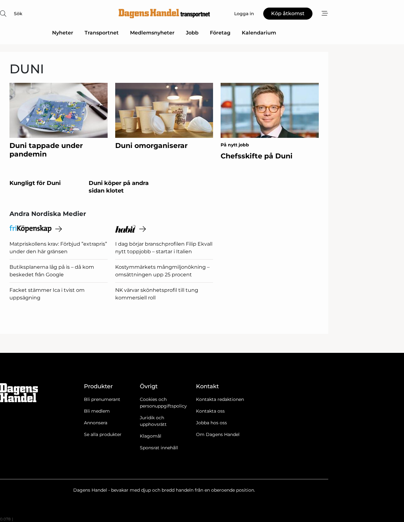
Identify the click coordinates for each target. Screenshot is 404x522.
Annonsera (95, 423)
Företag (220, 33)
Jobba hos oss (211, 423)
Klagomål (150, 436)
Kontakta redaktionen (220, 399)
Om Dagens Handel (218, 434)
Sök (18, 13)
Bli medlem (97, 411)
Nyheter (62, 33)
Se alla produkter (103, 434)
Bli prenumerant (102, 399)
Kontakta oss (210, 411)
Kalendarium (259, 33)
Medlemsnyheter (152, 33)
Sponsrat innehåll (159, 448)
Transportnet (102, 33)
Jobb (192, 33)
